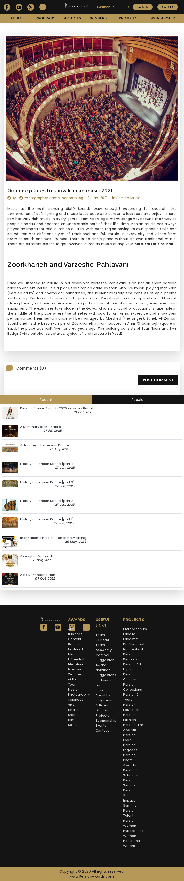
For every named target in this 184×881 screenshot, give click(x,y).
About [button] (17, 18)
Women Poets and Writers (131, 840)
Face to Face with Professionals (134, 639)
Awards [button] (104, 7)
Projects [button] (128, 18)
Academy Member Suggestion (105, 655)
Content (74, 639)
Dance (73, 644)
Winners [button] (99, 18)
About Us (103, 695)
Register (167, 6)
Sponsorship (162, 18)
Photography (79, 694)
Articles (72, 18)
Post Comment (158, 380)
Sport (72, 725)
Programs (46, 18)
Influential (76, 659)
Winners (102, 710)
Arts (71, 629)
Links (100, 690)
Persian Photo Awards (129, 760)
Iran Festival (133, 649)
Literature (76, 664)
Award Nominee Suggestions (106, 670)
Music (73, 689)
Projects (102, 715)
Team (100, 634)
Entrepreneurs (135, 629)
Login (143, 6)
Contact (102, 730)
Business (75, 634)
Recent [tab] (46, 399)
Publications (133, 830)
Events (101, 725)
